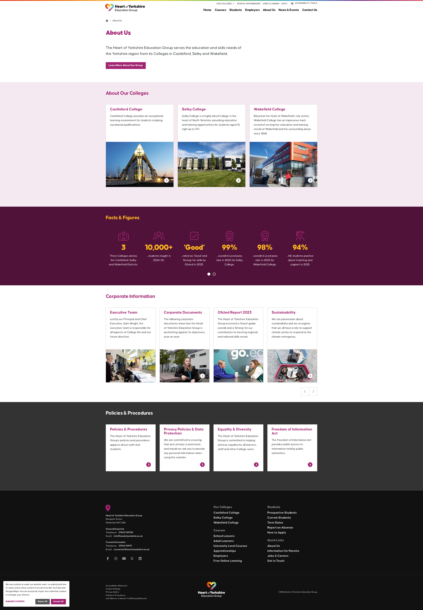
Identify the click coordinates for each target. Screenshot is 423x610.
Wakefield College (269, 109)
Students (235, 10)
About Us (269, 10)
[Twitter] (132, 558)
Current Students (279, 517)
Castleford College (126, 109)
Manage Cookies (15, 601)
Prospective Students (282, 512)
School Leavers (224, 536)
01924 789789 (126, 532)
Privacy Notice (112, 592)
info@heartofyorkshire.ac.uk (128, 536)
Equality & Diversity (234, 429)
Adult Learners (223, 541)
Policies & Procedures (128, 429)
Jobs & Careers (271, 4)
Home (207, 10)
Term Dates (275, 522)
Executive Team (123, 312)
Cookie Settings (113, 589)
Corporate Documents (183, 312)
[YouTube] (124, 558)
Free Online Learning (227, 560)
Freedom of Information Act (292, 431)
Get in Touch (275, 560)
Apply (284, 4)
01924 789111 (125, 546)
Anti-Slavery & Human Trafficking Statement (126, 598)
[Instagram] (116, 558)
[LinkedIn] (140, 558)
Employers (252, 10)
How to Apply (276, 532)
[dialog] (36, 594)
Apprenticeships (224, 550)
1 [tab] (208, 274)
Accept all (58, 601)
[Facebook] (108, 558)
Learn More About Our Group (126, 65)
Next (313, 391)
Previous (305, 391)
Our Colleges (224, 4)
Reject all (42, 601)
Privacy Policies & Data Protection (184, 431)
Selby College (194, 109)
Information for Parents (283, 550)
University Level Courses (230, 546)
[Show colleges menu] (233, 3)
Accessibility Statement (116, 586)
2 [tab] (214, 274)
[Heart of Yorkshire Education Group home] (125, 6)
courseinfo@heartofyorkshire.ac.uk (131, 549)
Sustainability (284, 312)
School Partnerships (249, 4)
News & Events (289, 10)
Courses (220, 10)
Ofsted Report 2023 (234, 312)
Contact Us (309, 10)
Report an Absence (280, 527)
